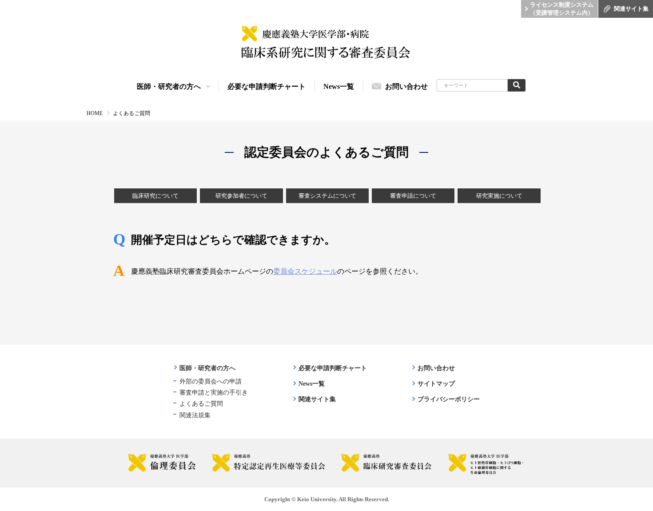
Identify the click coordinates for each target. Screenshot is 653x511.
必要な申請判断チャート (333, 368)
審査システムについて (327, 195)
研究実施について (499, 195)
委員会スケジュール (305, 271)
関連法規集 (195, 415)
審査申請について (413, 195)
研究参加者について (241, 195)
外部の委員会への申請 (210, 381)
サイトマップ (436, 383)
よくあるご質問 (201, 403)
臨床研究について (155, 195)
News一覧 (312, 383)
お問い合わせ (436, 368)
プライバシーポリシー (449, 399)
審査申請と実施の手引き (213, 392)
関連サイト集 (317, 399)
